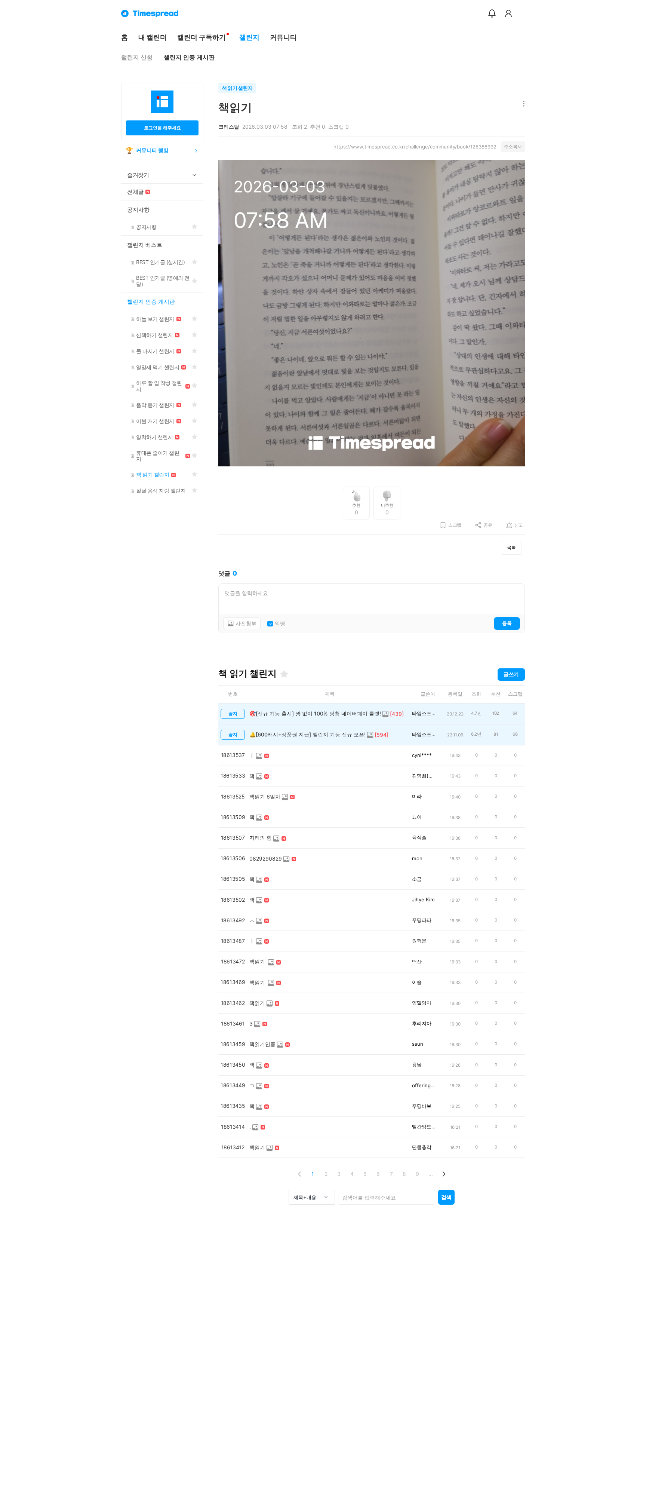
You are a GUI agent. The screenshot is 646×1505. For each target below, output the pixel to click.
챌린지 (249, 37)
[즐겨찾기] (284, 673)
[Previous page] (299, 1173)
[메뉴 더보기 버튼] (522, 104)
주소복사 (513, 146)
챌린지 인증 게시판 (189, 57)
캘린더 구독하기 (201, 37)
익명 (280, 623)
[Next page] (443, 1173)
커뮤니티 (283, 37)
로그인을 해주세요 (162, 128)
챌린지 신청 (137, 57)
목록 (511, 547)
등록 (507, 623)
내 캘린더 (152, 37)
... (430, 1174)
